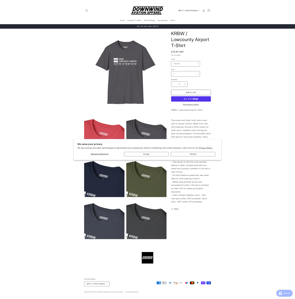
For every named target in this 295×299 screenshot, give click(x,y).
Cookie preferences (132, 292)
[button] (86, 10)
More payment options (191, 104)
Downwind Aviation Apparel (99, 292)
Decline (193, 154)
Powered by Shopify (116, 292)
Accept (146, 154)
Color (173, 59)
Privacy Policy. (206, 148)
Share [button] (176, 209)
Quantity (174, 79)
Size (172, 69)
